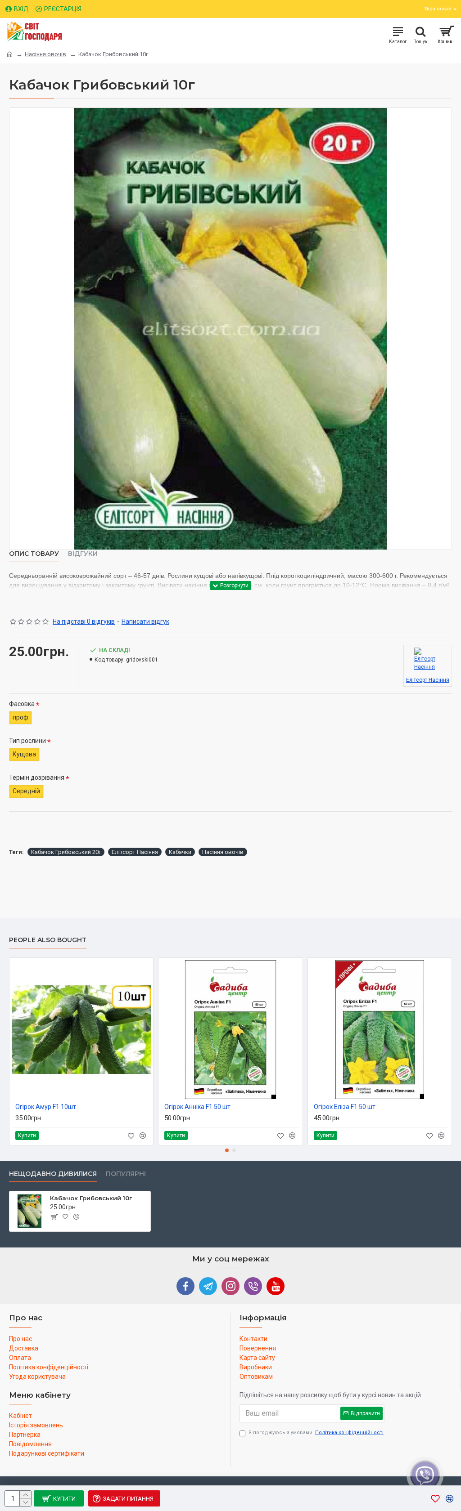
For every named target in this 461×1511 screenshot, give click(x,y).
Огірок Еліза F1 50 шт (344, 1106)
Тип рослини (27, 740)
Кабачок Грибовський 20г (66, 852)
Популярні (126, 1174)
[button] (227, 1150)
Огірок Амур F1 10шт (45, 1106)
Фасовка (22, 703)
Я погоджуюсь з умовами (316, 1432)
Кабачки (180, 852)
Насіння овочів (45, 54)
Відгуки (83, 554)
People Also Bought (47, 940)
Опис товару (34, 554)
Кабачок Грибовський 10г (91, 1198)
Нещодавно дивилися (53, 1174)
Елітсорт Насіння (135, 852)
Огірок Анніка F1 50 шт (197, 1106)
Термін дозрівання (36, 777)
